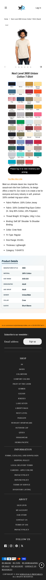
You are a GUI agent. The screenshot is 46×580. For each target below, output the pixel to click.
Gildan (21, 394)
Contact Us (21, 520)
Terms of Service (21, 485)
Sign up (32, 341)
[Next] (41, 67)
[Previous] (5, 67)
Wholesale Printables (31, 574)
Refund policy (22, 480)
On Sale (6, 566)
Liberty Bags (21, 408)
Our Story (22, 515)
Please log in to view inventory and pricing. (25, 170)
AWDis (22, 369)
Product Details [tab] (10, 261)
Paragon (22, 418)
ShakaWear (21, 437)
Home (6, 19)
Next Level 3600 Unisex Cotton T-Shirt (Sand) (26, 19)
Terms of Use (21, 525)
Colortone (21, 374)
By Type (16, 563)
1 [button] (15, 67)
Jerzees (22, 398)
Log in (38, 7)
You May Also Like (15, 179)
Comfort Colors (22, 379)
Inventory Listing (22, 490)
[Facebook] (5, 546)
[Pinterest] (16, 546)
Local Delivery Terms (22, 465)
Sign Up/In (22, 505)
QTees (22, 433)
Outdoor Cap (21, 428)
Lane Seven (21, 403)
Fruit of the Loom (22, 384)
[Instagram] (11, 546)
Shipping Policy (22, 460)
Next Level (21, 413)
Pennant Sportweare (21, 423)
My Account (22, 510)
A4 (22, 364)
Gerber (21, 389)
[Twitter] (22, 546)
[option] (23, 46)
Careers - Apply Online (21, 470)
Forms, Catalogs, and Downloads (22, 456)
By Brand (6, 563)
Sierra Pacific (22, 442)
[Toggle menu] (5, 7)
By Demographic (30, 563)
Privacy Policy (21, 475)
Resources (7, 570)
